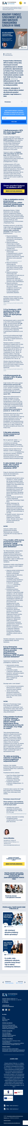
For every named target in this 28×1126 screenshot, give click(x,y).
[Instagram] (9, 1010)
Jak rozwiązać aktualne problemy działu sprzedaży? (11, 932)
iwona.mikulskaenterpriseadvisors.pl (12, 845)
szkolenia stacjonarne (9, 452)
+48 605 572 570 (7, 843)
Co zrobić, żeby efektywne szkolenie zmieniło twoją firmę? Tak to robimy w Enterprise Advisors (12, 962)
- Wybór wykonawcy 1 (12, 1105)
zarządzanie (9, 584)
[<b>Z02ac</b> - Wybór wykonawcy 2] (5, 1109)
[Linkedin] (6, 1010)
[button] (22, 101)
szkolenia (14, 79)
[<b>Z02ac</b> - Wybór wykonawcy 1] (5, 1105)
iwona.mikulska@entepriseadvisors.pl (16, 813)
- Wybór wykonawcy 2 (12, 1109)
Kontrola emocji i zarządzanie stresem (13, 896)
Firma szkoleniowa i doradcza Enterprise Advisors (12, 7)
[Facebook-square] (3, 1010)
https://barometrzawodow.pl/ (14, 261)
